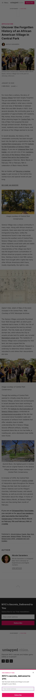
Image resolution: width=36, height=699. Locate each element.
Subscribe (18, 695)
